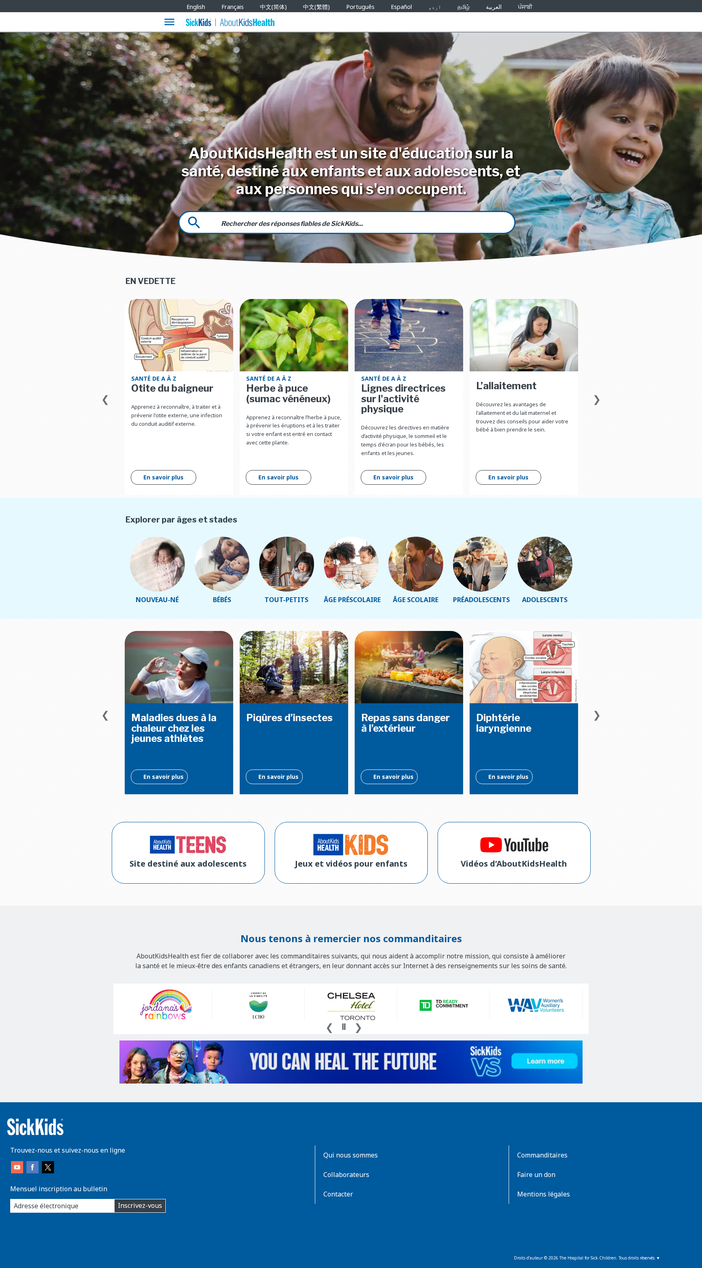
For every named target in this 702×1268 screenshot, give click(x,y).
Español (401, 7)
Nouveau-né (157, 599)
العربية (494, 7)
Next (597, 397)
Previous (105, 397)
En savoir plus (163, 477)
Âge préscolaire (351, 599)
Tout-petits (286, 599)
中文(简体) (273, 7)
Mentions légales (543, 1194)
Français (232, 7)
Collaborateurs (346, 1174)
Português (360, 7)
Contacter (338, 1194)
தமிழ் (463, 7)
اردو (434, 7)
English (195, 7)
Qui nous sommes (350, 1155)
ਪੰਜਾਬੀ (525, 7)
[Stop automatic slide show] (344, 1026)
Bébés (222, 599)
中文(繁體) (316, 7)
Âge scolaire (415, 599)
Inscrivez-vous (140, 1205)
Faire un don (536, 1174)
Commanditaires (542, 1155)
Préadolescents (480, 599)
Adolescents (545, 599)
